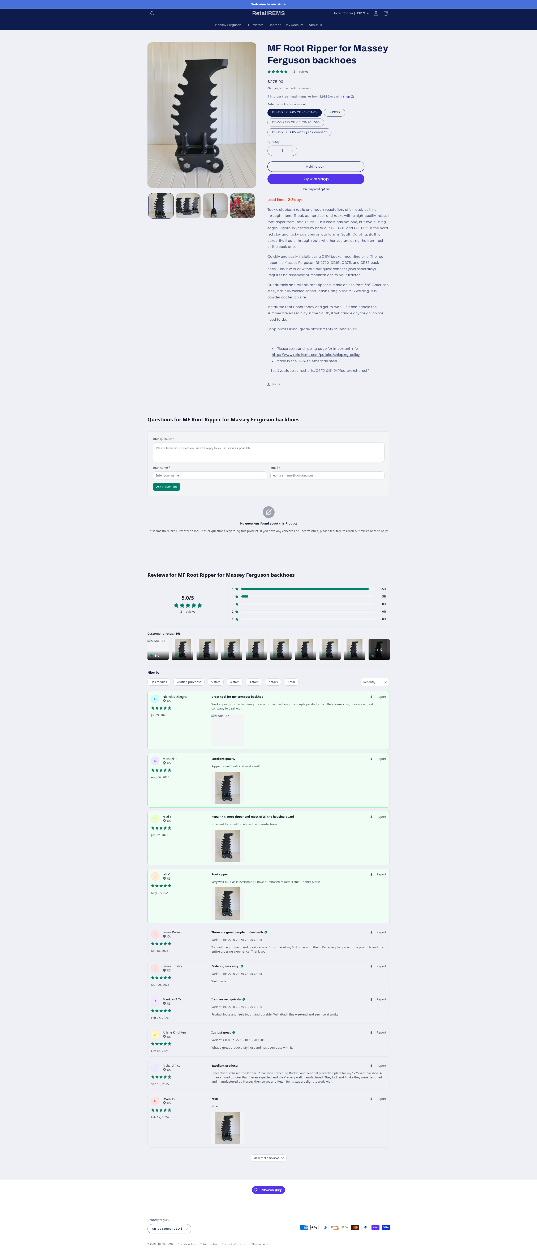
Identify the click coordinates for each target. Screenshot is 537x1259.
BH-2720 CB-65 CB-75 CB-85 (294, 112)
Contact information (234, 1244)
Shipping (273, 88)
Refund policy (209, 1244)
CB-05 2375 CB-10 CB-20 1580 (296, 122)
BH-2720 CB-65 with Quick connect (299, 132)
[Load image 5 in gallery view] (215, 205)
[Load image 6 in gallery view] (242, 205)
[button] (152, 13)
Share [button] (276, 384)
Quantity (273, 142)
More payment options (315, 189)
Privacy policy (187, 1244)
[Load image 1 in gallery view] (161, 205)
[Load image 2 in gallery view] (188, 205)
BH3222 (334, 112)
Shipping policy (261, 1244)
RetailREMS (165, 1244)
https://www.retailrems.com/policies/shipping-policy (316, 355)
